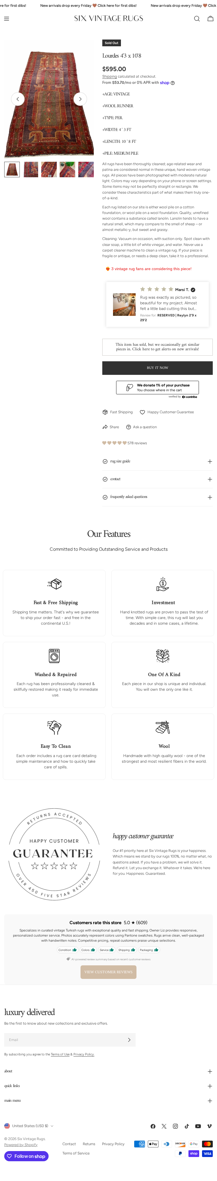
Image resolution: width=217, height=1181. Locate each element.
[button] (157, 304)
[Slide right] (80, 99)
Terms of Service (76, 1153)
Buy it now (157, 368)
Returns (89, 1144)
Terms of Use (60, 1055)
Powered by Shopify (21, 1145)
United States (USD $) (30, 1126)
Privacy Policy (113, 1144)
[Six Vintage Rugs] (109, 18)
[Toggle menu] (6, 18)
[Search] (197, 18)
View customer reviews (108, 972)
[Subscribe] (129, 1040)
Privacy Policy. (83, 1055)
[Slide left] (18, 99)
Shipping (109, 76)
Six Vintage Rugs (31, 1139)
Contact (69, 1144)
